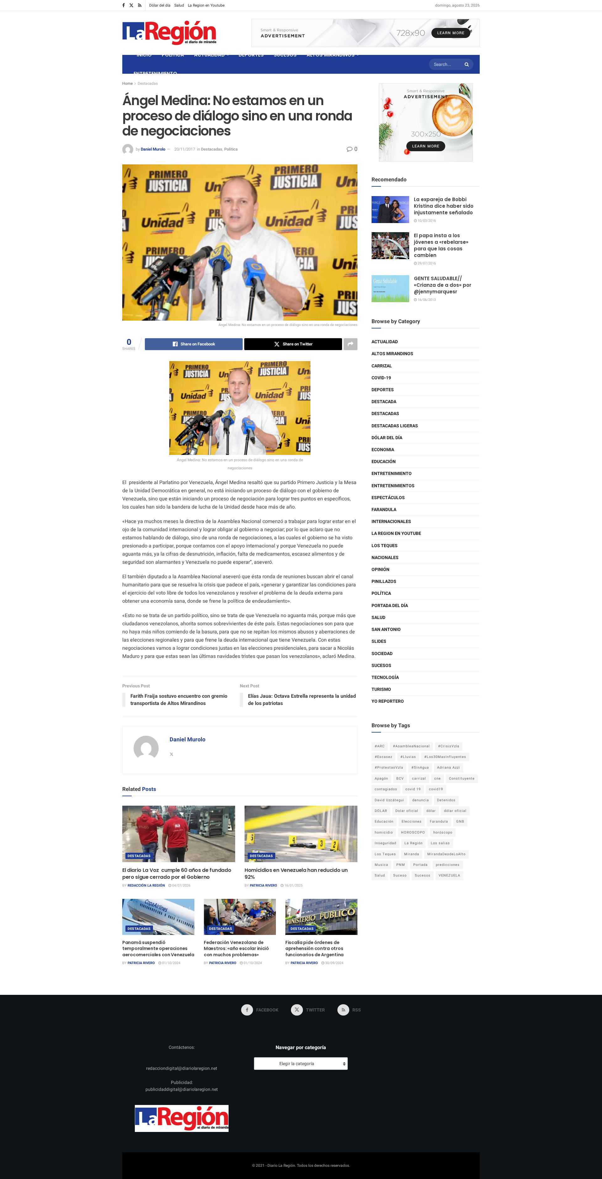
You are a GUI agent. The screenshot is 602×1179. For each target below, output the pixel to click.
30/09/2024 (333, 963)
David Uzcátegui (389, 800)
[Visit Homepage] (169, 32)
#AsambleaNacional (411, 746)
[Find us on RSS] (139, 5)
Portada (420, 864)
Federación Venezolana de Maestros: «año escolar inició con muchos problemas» (236, 948)
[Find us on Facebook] (123, 5)
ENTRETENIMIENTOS (393, 486)
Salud (179, 5)
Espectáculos (388, 497)
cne (437, 778)
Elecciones (412, 821)
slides (379, 641)
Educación (384, 461)
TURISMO (381, 689)
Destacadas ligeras (395, 426)
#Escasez (383, 757)
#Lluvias (408, 757)
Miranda (411, 854)
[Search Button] (467, 64)
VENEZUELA (449, 875)
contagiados (386, 789)
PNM (400, 864)
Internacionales (391, 521)
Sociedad (382, 653)
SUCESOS (285, 54)
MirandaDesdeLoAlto (446, 854)
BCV (400, 778)
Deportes (383, 390)
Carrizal (382, 366)
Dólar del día (160, 5)
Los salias (440, 843)
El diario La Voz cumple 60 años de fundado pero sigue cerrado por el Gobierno (176, 874)
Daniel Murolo (153, 149)
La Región (413, 843)
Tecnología (385, 677)
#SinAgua (420, 767)
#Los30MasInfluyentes (445, 757)
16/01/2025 (293, 885)
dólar (431, 811)
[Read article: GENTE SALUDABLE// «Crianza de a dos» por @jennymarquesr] (390, 288)
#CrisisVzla (448, 746)
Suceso (400, 875)
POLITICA (173, 54)
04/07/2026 (180, 885)
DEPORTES (251, 54)
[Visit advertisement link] (365, 33)
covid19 (436, 789)
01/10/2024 (170, 963)
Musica (381, 864)
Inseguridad (385, 843)
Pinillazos (384, 581)
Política (231, 149)
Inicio (144, 54)
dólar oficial (455, 811)
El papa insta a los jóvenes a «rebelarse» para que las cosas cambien (441, 245)
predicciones (448, 864)
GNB (460, 821)
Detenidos (446, 800)
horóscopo (442, 832)
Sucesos (381, 665)
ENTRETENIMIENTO (155, 73)
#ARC (380, 746)
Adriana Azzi (448, 767)
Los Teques (385, 545)
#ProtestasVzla (389, 767)
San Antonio (386, 629)
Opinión (380, 569)
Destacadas (148, 83)
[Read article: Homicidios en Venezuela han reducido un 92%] (301, 834)
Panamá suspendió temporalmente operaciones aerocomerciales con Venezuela (158, 948)
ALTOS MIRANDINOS (331, 54)
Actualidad (385, 342)
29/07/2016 (426, 263)
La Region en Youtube (206, 5)
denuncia (420, 800)
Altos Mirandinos (392, 353)
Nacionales (385, 557)
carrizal (419, 778)
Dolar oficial (406, 811)
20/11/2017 (184, 149)
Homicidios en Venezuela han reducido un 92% (296, 874)
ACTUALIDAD (209, 54)
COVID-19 (381, 378)
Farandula (384, 509)
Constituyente (462, 778)
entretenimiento (392, 473)
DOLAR (381, 811)
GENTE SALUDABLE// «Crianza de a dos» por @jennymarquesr (442, 285)
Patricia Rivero (263, 885)
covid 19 (413, 789)
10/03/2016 (426, 220)
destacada (384, 401)
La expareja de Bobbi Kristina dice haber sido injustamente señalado (443, 206)
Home (127, 83)
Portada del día (390, 605)
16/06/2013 (426, 299)
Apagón (381, 778)
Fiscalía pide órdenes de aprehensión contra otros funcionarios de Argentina (314, 948)
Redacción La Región (146, 885)
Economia (383, 449)
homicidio (384, 832)
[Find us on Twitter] (131, 5)
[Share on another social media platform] (350, 344)
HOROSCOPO (413, 832)
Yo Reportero (388, 701)
